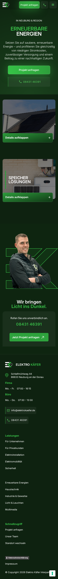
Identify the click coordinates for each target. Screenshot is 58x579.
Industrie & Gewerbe (16, 496)
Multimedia (11, 509)
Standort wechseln (15, 543)
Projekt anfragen (29, 5)
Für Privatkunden (14, 448)
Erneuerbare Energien (16, 482)
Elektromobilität (13, 461)
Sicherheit (10, 468)
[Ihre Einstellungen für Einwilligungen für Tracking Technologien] (52, 573)
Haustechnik (12, 489)
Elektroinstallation (14, 454)
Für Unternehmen (14, 441)
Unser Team (11, 536)
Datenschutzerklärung (18, 558)
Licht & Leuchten (14, 502)
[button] (53, 4)
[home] (6, 5)
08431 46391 (29, 324)
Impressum (11, 563)
